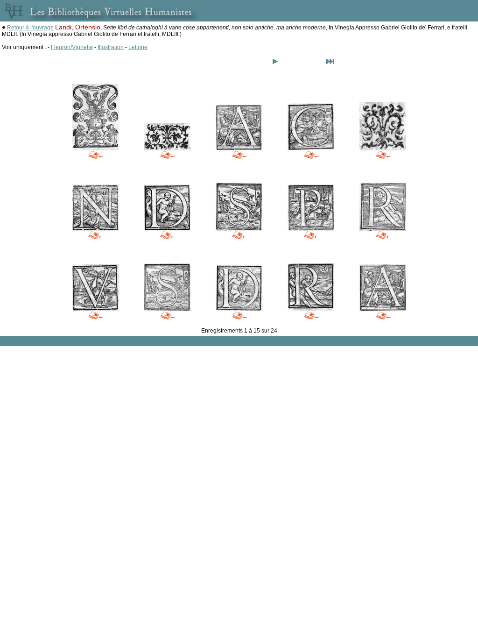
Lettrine (138, 47)
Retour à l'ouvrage (30, 27)
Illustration (111, 47)
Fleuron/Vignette (72, 47)
